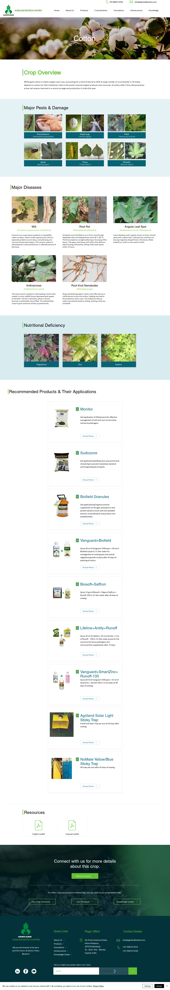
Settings (147, 986)
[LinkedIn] (17, 971)
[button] (100, 10)
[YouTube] (33, 971)
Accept (159, 986)
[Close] (167, 986)
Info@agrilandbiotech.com (134, 940)
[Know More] (77, 409)
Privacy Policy (98, 986)
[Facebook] (25, 971)
